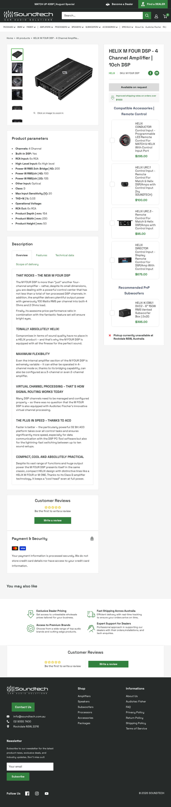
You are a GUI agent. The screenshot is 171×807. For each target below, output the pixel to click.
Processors (85, 712)
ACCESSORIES (109, 27)
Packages (84, 723)
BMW (19, 27)
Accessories (85, 718)
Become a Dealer (122, 4)
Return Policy (134, 718)
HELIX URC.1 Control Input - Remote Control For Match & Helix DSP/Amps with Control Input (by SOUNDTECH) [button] (145, 181)
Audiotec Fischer (153, 27)
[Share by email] (156, 72)
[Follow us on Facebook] (27, 794)
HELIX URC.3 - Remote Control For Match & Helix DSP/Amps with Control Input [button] (145, 219)
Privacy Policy (135, 712)
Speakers (84, 701)
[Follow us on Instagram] (37, 794)
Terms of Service (136, 728)
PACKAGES (8, 27)
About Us (139, 27)
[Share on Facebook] (150, 72)
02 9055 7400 (22, 721)
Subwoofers (85, 707)
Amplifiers (84, 696)
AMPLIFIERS (45, 27)
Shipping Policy (136, 723)
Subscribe (18, 776)
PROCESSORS (61, 27)
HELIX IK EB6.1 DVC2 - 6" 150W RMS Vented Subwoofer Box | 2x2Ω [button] (145, 309)
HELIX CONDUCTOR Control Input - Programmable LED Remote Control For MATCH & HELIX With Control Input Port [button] (145, 137)
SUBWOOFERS (92, 27)
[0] (165, 16)
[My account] (156, 16)
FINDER (30, 27)
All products (23, 38)
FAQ (164, 27)
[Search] (147, 15)
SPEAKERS (76, 27)
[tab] (22, 255)
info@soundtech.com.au (29, 716)
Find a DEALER (156, 4)
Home (10, 38)
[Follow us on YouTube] (47, 794)
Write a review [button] (53, 520)
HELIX (112, 73)
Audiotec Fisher (136, 701)
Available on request (134, 87)
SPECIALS (126, 27)
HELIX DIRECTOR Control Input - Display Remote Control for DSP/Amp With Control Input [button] (145, 257)
